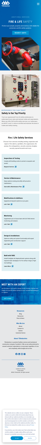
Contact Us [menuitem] (21, 328)
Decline (30, 438)
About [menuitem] (20, 326)
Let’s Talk (7, 204)
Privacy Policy (20, 370)
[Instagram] (24, 354)
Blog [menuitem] (20, 314)
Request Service (9, 166)
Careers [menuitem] (20, 330)
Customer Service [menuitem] (20, 333)
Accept (17, 438)
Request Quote (20, 33)
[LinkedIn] (19, 354)
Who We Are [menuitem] (20, 323)
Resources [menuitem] (20, 311)
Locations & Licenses (20, 368)
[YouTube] (22, 354)
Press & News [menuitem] (20, 318)
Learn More (7, 266)
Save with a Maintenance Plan (13, 186)
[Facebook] (16, 354)
